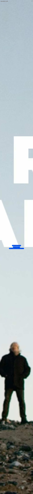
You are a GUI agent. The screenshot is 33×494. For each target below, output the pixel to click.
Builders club (4, 1)
